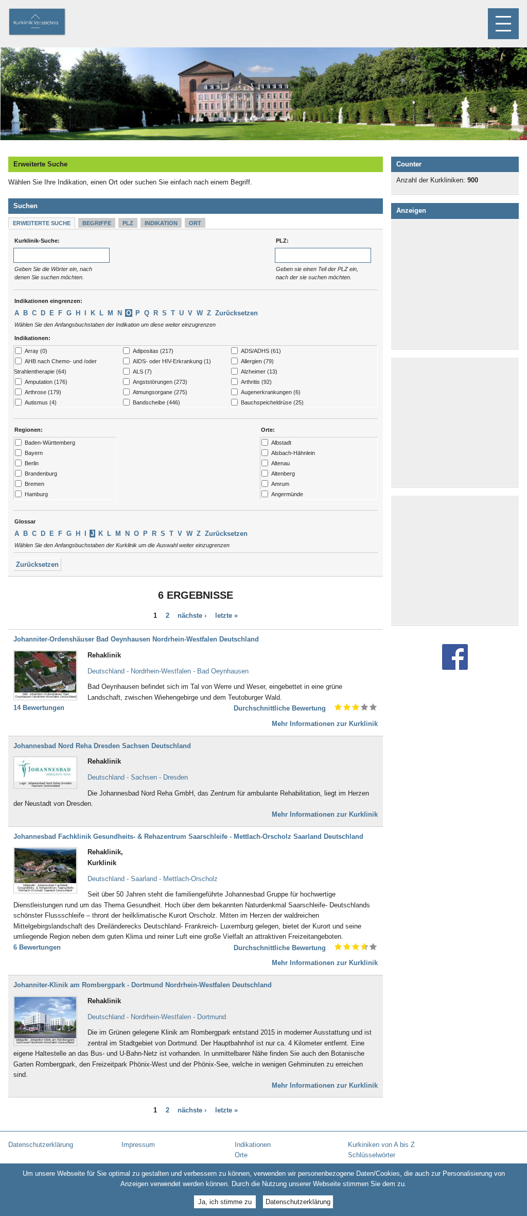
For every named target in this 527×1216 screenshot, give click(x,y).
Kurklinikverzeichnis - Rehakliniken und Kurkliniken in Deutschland (45, 22)
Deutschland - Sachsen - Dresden (137, 777)
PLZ (127, 223)
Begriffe (96, 223)
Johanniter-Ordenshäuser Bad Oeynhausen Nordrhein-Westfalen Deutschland (136, 639)
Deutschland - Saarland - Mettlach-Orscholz (152, 879)
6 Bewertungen (37, 947)
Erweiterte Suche (42, 223)
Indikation (161, 223)
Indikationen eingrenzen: (48, 301)
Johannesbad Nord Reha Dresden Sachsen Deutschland (102, 746)
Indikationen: (32, 338)
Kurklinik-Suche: (37, 241)
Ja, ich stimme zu (225, 1202)
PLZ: (282, 241)
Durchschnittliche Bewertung (280, 708)
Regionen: (28, 430)
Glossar (25, 521)
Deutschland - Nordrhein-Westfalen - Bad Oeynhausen (168, 671)
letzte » (226, 616)
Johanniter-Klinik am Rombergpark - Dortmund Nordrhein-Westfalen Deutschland (142, 985)
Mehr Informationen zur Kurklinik (325, 724)
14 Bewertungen (38, 708)
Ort (195, 223)
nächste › (192, 616)
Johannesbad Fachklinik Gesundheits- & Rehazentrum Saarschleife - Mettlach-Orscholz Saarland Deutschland (188, 836)
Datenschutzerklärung (298, 1202)
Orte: (268, 430)
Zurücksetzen (236, 313)
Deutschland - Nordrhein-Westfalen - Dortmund (156, 1017)
